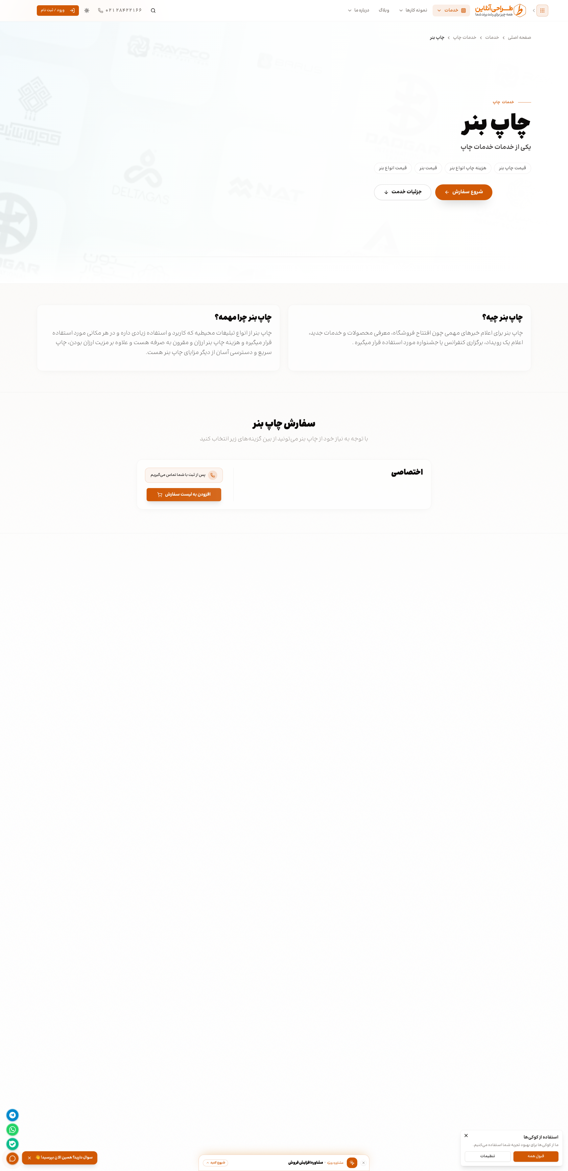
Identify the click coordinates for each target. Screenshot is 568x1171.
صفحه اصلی (519, 38)
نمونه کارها (416, 10)
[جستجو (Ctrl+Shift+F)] (153, 10)
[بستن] (466, 1135)
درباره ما (361, 10)
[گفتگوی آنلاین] (12, 1158)
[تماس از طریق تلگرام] (12, 1115)
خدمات (492, 38)
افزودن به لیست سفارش (188, 494)
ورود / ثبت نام (52, 10)
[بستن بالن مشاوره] (364, 1163)
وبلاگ (384, 10)
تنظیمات (487, 1156)
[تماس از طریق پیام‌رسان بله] (12, 1144)
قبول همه (536, 1156)
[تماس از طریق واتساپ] (12, 1130)
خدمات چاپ (465, 38)
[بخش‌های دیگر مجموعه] (542, 10)
